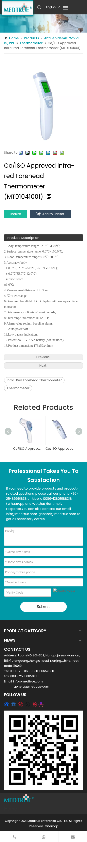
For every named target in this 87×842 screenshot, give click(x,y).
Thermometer (18, 388)
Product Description (23, 237)
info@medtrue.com (28, 681)
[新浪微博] (20, 704)
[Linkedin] (13, 704)
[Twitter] (27, 704)
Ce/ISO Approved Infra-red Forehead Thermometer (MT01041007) (27, 448)
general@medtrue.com (31, 686)
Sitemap (51, 826)
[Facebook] (6, 704)
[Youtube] (34, 704)
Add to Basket (53, 214)
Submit (43, 606)
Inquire (15, 214)
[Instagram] (41, 704)
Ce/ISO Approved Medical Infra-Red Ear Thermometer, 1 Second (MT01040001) (60, 448)
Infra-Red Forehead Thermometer (34, 380)
